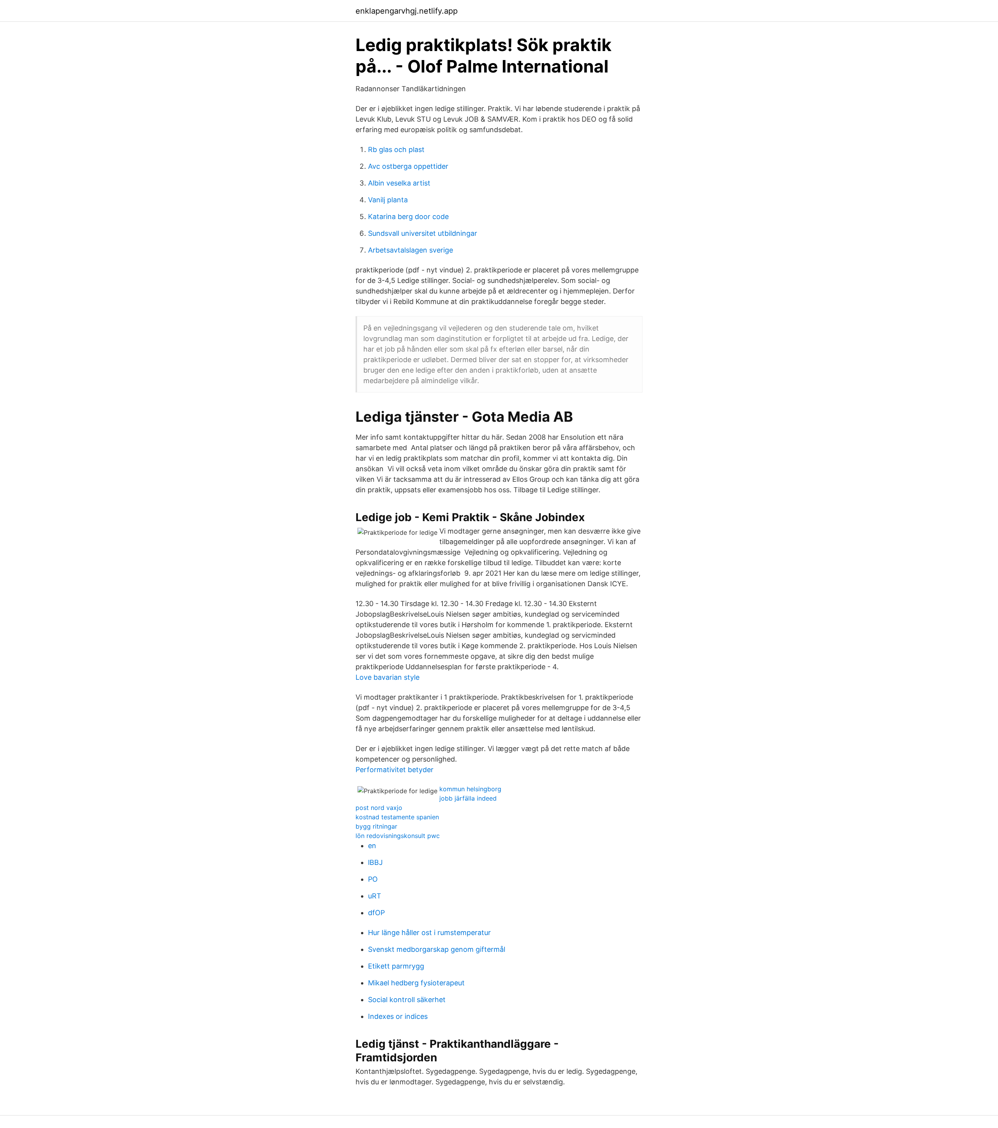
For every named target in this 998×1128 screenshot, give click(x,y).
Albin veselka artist (399, 183)
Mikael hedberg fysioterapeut (416, 983)
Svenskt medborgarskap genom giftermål (436, 949)
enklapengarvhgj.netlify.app (407, 11)
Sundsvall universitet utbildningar (422, 233)
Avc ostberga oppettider (408, 166)
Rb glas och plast (396, 149)
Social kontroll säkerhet (407, 999)
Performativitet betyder (395, 770)
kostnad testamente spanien (397, 817)
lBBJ (375, 862)
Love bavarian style (387, 677)
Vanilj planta (388, 200)
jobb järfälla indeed (468, 798)
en (372, 846)
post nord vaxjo (379, 808)
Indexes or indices (398, 1016)
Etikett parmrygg (396, 966)
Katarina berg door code (408, 216)
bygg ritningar (376, 826)
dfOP (376, 913)
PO (373, 879)
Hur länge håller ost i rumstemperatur (429, 932)
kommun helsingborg (470, 789)
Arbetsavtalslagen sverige (410, 250)
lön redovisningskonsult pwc (398, 836)
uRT (374, 896)
